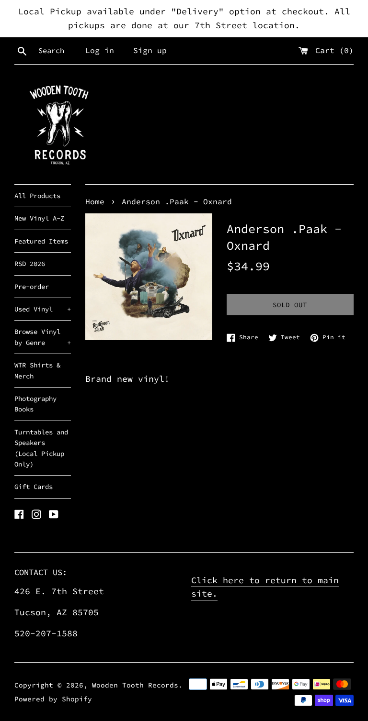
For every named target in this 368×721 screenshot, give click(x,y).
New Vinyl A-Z (39, 218)
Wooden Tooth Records (135, 685)
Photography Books (35, 403)
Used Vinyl (42, 309)
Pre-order (31, 286)
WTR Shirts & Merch (37, 370)
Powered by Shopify (53, 699)
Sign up (150, 50)
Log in (99, 50)
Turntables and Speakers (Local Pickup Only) (41, 448)
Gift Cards (33, 486)
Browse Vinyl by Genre (42, 336)
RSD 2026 (29, 263)
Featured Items (41, 241)
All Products (37, 195)
